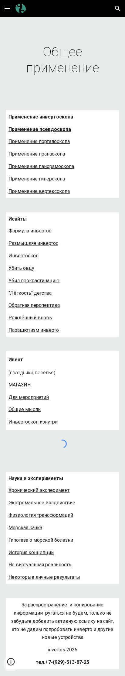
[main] (62, 60)
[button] (7, 8)
